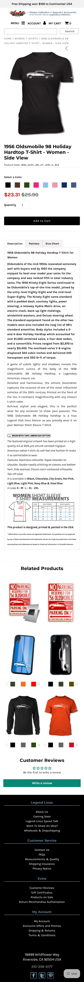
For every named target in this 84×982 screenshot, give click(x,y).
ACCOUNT (35, 23)
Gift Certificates (42, 892)
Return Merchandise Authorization (42, 902)
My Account (42, 921)
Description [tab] (15, 243)
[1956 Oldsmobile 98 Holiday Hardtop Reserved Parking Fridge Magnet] (23, 624)
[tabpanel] (42, 398)
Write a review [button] (42, 783)
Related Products (42, 568)
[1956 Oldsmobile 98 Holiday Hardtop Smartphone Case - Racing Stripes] (23, 676)
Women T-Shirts (26, 38)
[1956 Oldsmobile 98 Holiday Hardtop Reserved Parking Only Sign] (61, 624)
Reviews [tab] (34, 243)
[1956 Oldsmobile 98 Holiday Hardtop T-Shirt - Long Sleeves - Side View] (23, 737)
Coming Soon (42, 816)
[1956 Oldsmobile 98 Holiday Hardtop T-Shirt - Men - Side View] (61, 737)
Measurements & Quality (42, 859)
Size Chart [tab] (52, 243)
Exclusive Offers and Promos (42, 926)
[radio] (8, 185)
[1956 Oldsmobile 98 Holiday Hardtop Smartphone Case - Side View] (61, 676)
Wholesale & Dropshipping (42, 830)
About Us (42, 812)
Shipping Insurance (42, 864)
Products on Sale (42, 897)
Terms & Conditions (42, 935)
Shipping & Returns (42, 930)
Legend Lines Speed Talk (42, 821)
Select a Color (13, 177)
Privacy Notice (42, 868)
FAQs (42, 854)
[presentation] (39, 684)
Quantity (10, 205)
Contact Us (42, 850)
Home (8, 38)
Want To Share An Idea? (42, 826)
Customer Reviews (41, 888)
